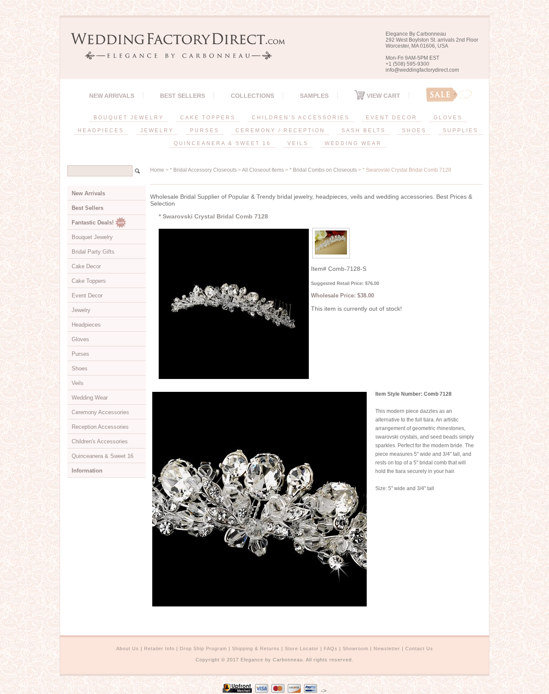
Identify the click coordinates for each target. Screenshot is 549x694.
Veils (78, 383)
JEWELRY (157, 130)
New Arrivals (111, 95)
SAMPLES (314, 95)
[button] (548, 692)
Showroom (355, 648)
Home (157, 170)
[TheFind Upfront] (237, 690)
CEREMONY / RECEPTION (280, 130)
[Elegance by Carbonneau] (173, 53)
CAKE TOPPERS (207, 118)
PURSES (204, 130)
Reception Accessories (100, 427)
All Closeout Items (263, 170)
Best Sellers (182, 95)
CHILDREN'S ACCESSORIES (301, 118)
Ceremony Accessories (100, 412)
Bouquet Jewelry (92, 237)
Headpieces (86, 324)
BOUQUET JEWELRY (129, 118)
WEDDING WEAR (353, 143)
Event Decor (87, 295)
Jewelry (81, 310)
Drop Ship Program (203, 648)
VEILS (297, 143)
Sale (449, 94)
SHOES (414, 130)
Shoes (79, 368)
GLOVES (448, 118)
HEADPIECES (101, 130)
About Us (127, 648)
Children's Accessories (100, 441)
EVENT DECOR (391, 118)
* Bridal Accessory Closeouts (203, 170)
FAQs (331, 648)
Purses (80, 354)
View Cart (382, 95)
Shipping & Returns (256, 648)
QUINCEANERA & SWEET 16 (222, 143)
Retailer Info (159, 648)
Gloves (80, 339)
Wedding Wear (90, 397)
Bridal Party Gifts (93, 252)
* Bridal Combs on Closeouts (323, 170)
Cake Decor (86, 266)
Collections (252, 95)
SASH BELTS (363, 130)
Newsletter (387, 648)
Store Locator (302, 648)
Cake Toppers (89, 281)
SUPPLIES (460, 130)
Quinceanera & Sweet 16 (102, 456)
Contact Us (419, 648)
